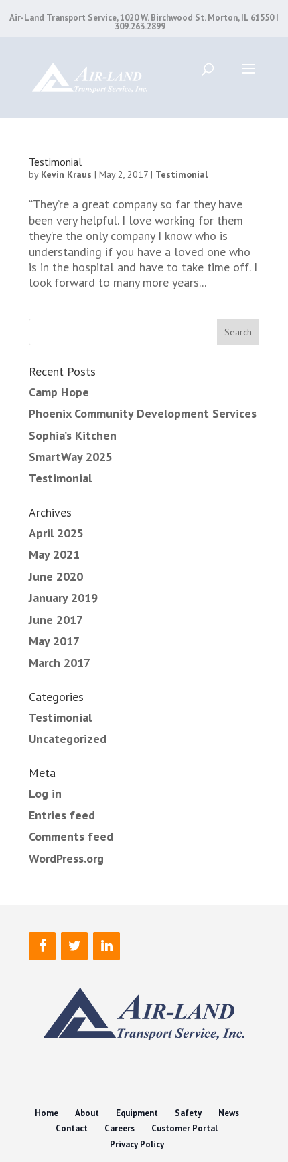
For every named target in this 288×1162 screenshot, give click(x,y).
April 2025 (56, 533)
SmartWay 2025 (71, 456)
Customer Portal (184, 1128)
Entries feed (62, 815)
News (228, 1113)
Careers (119, 1128)
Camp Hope (59, 392)
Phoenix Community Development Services (143, 413)
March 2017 (59, 662)
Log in (45, 793)
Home (46, 1113)
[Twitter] (74, 946)
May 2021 (54, 554)
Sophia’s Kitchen (73, 435)
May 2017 (54, 641)
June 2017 (56, 619)
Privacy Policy (137, 1144)
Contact (72, 1128)
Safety (188, 1113)
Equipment (137, 1113)
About (87, 1113)
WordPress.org (66, 858)
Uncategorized (67, 738)
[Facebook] (42, 946)
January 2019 (63, 597)
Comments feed (71, 836)
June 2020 (56, 576)
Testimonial (55, 161)
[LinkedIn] (106, 946)
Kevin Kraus (66, 174)
